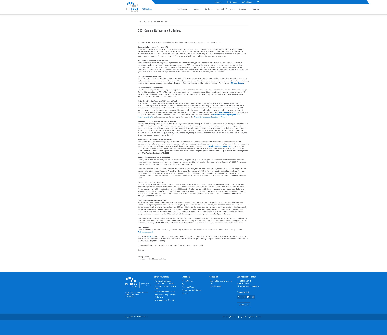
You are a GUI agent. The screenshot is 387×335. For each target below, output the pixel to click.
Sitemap (259, 317)
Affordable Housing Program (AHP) (165, 287)
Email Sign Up (232, 2)
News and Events (188, 287)
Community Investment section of (210, 117)
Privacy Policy (249, 317)
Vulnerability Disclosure (229, 317)
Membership (182, 9)
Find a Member (187, 281)
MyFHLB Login (247, 2)
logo (138, 282)
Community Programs (225, 9)
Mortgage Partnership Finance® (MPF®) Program (164, 282)
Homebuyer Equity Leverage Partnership (165, 296)
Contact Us (218, 2)
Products (195, 9)
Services (208, 9)
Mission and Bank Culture (191, 290)
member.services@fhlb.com (250, 286)
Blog (184, 284)
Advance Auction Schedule (164, 300)
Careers (185, 293)
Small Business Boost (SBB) (164, 292)
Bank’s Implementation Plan (220, 146)
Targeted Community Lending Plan (221, 282)
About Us (255, 9)
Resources (243, 9)
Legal (241, 317)
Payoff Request (216, 286)
